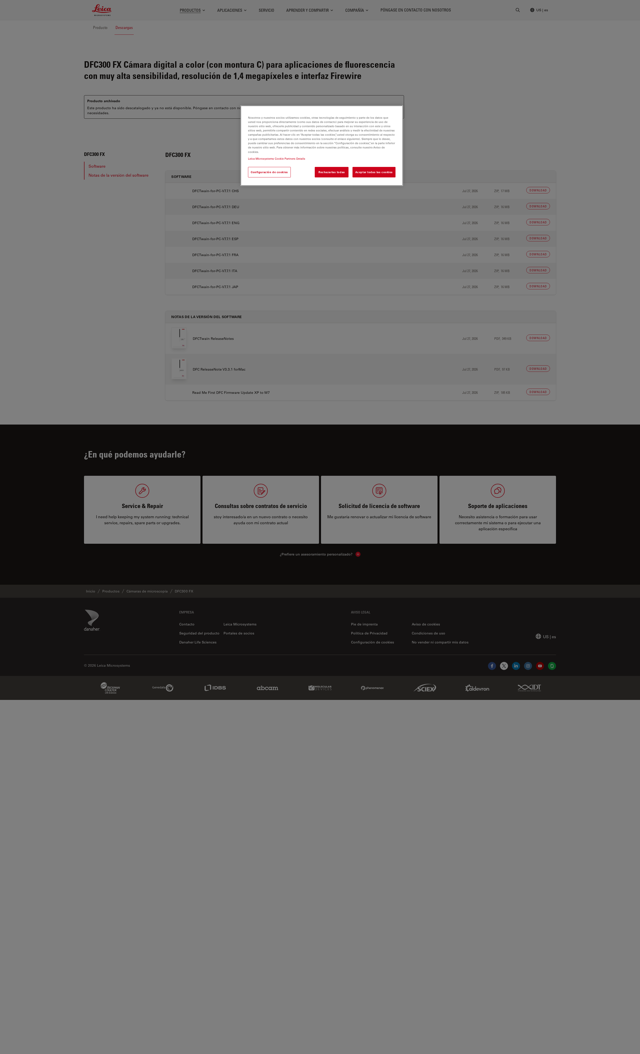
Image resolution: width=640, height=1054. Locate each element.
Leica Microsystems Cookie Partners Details (276, 158)
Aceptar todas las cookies (374, 172)
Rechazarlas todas (331, 172)
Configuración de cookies (269, 172)
